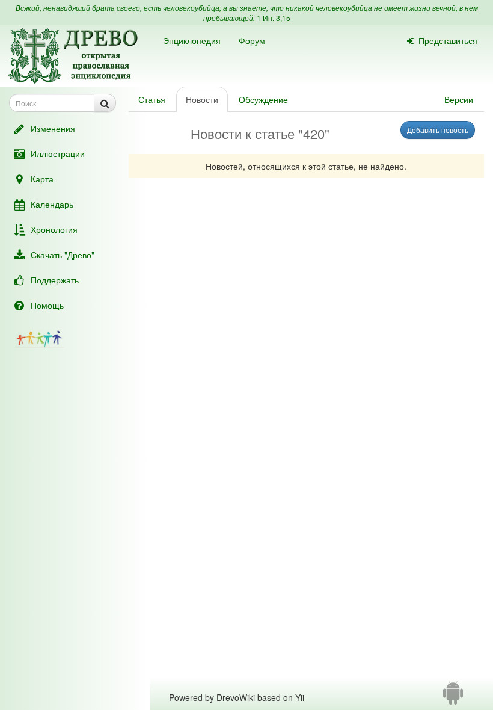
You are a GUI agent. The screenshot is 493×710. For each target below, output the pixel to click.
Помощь (47, 305)
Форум (252, 40)
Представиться (447, 40)
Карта (42, 179)
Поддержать (55, 280)
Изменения (53, 128)
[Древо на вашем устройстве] (453, 697)
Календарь (52, 204)
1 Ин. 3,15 (273, 18)
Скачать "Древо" (62, 254)
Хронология (54, 229)
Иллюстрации (58, 153)
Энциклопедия (192, 40)
